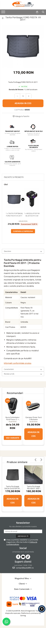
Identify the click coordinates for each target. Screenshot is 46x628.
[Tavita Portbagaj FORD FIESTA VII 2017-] (23, 46)
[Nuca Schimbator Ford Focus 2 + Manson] (12, 405)
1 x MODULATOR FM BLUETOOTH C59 (31, 214)
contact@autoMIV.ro (24, 567)
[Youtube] (23, 557)
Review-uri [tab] (9, 374)
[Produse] (3, 13)
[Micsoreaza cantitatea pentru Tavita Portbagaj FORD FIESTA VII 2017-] (17, 96)
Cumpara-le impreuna (23, 231)
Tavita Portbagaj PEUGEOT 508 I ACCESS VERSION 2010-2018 (33, 487)
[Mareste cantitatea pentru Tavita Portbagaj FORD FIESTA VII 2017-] (28, 96)
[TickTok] (28, 557)
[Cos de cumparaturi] (37, 12)
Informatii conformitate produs (17, 363)
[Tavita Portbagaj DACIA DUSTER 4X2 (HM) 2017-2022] (12, 474)
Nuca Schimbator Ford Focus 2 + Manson (12, 418)
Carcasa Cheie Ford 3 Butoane (33, 418)
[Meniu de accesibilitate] (41, 609)
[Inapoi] (2, 18)
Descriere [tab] (7, 251)
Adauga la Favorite (22, 116)
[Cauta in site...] (43, 12)
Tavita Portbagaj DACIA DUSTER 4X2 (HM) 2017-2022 (12, 487)
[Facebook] (18, 557)
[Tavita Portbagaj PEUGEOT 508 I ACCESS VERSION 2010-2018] (33, 474)
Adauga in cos (23, 103)
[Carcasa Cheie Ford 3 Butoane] (33, 405)
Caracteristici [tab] (9, 369)
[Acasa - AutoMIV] (23, 4)
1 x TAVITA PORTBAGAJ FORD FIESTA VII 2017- (14, 214)
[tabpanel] (23, 46)
